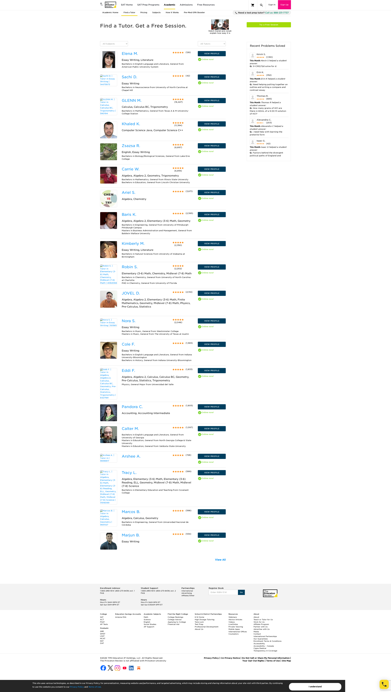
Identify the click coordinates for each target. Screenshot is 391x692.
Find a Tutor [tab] (129, 12)
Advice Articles (235, 619)
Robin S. (130, 267)
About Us (199, 629)
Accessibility (259, 643)
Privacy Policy (77, 687)
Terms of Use (94, 687)
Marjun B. (131, 535)
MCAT (102, 638)
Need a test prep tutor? (263, 12)
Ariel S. (128, 192)
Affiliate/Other (187, 595)
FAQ (102, 593)
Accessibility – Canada (264, 646)
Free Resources (206, 5)
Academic (169, 5)
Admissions (186, 5)
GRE (102, 631)
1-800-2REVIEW (117, 591)
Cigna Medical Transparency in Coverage (265, 649)
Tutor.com (199, 622)
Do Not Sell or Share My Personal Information (266, 658)
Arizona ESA (120, 617)
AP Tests (104, 624)
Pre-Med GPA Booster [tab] (194, 12)
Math (146, 617)
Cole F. (128, 344)
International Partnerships (265, 636)
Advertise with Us (262, 629)
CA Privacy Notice (230, 658)
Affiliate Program (261, 624)
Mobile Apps (234, 629)
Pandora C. (132, 407)
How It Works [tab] (172, 12)
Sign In (271, 5)
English (147, 622)
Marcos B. (131, 512)
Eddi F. (128, 370)
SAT (101, 617)
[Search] (261, 5)
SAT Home (127, 5)
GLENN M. (131, 100)
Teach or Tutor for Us (263, 619)
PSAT (102, 622)
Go (241, 592)
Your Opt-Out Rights (253, 661)
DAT (102, 641)
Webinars (232, 617)
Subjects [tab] (156, 12)
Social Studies (150, 624)
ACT (102, 619)
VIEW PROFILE (211, 53)
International (187, 591)
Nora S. (128, 321)
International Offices (237, 632)
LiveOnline (233, 624)
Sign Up (284, 5)
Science (147, 619)
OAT (102, 643)
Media (256, 632)
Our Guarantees (261, 639)
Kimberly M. (133, 243)
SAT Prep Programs (148, 5)
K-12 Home (199, 617)
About (256, 617)
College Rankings (175, 617)
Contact (257, 634)
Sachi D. (129, 77)
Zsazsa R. (131, 146)
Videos (231, 622)
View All (220, 559)
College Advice (174, 619)
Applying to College (177, 622)
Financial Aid (173, 624)
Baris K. (129, 214)
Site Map (286, 661)
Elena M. (130, 53)
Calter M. (130, 428)
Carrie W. (130, 169)
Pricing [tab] (143, 12)
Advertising (186, 593)
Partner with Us (261, 627)
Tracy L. (129, 472)
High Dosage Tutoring (204, 619)
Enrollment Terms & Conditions (267, 641)
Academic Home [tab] (110, 12)
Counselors (233, 634)
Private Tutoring (235, 627)
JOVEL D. (131, 293)
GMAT (102, 634)
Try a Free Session (268, 25)
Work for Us (259, 622)
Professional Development (206, 627)
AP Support (149, 627)
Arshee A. (131, 456)
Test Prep (199, 624)
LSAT (102, 636)
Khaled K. (131, 124)
